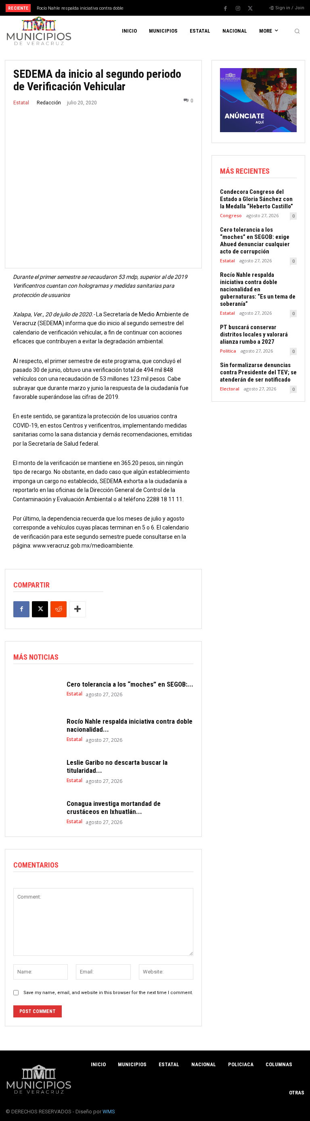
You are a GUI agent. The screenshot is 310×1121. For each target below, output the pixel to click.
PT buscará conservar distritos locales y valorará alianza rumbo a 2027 (254, 334)
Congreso (231, 215)
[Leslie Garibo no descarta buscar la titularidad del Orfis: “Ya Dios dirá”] (36, 771)
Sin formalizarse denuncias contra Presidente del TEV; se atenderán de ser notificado (258, 372)
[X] (250, 8)
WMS (109, 1112)
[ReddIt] (58, 609)
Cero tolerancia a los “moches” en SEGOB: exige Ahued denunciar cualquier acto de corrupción (255, 240)
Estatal (21, 102)
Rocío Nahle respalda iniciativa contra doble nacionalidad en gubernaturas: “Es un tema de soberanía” (257, 289)
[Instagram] (237, 8)
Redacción (49, 102)
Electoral (229, 388)
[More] (77, 609)
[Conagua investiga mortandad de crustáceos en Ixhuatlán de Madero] (36, 812)
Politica (228, 351)
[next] (170, 8)
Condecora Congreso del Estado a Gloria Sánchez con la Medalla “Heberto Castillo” (256, 199)
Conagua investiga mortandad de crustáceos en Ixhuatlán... (114, 807)
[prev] (157, 8)
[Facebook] (225, 8)
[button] (297, 31)
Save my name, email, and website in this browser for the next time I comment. (108, 992)
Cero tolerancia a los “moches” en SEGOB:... (130, 684)
